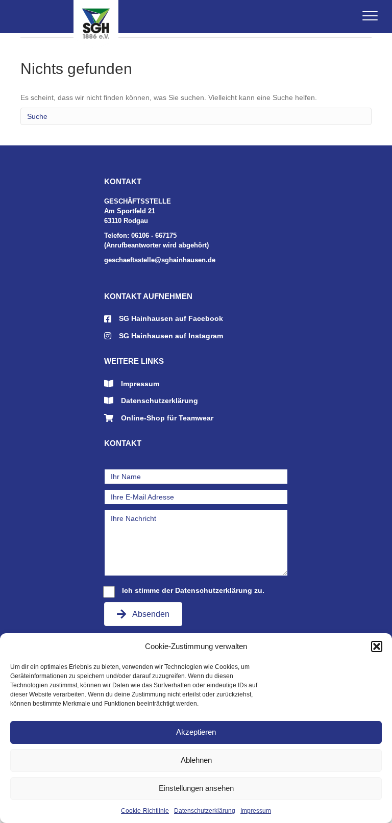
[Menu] (370, 16)
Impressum (255, 810)
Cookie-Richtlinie (145, 810)
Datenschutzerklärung (204, 810)
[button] (377, 646)
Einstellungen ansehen (196, 788)
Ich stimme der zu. (193, 590)
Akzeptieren (196, 732)
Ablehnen (196, 760)
